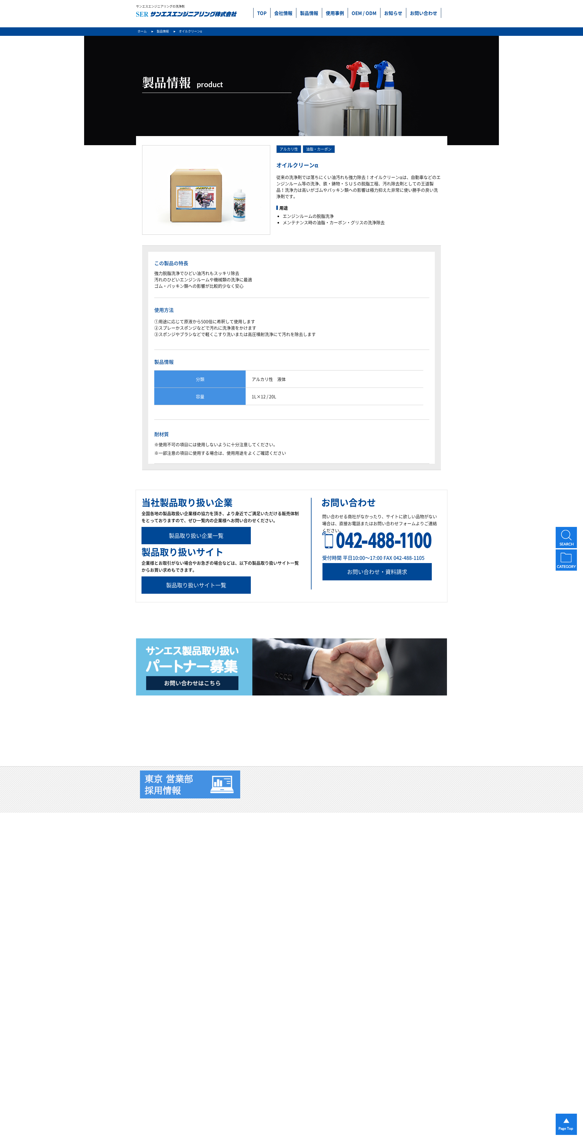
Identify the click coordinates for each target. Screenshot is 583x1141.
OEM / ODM (364, 13)
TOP (262, 13)
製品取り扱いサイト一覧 (196, 585)
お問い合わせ (423, 13)
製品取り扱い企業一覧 (196, 535)
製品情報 (309, 13)
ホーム (142, 31)
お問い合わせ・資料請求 (377, 572)
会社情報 (283, 13)
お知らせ (393, 13)
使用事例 (335, 13)
